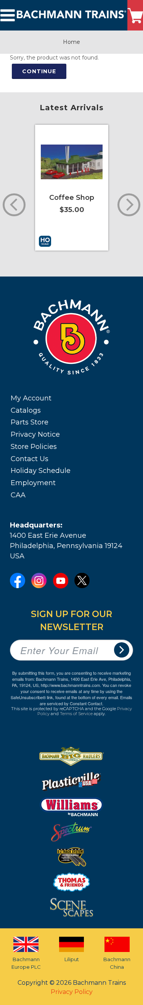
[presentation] (14, 204)
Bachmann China (116, 963)
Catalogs (26, 410)
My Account (31, 398)
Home (71, 42)
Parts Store (29, 422)
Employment (33, 483)
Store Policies (34, 446)
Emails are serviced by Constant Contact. (86, 700)
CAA (18, 495)
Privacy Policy (72, 991)
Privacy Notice (35, 434)
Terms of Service (76, 713)
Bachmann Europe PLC (26, 963)
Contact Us (29, 459)
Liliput (71, 959)
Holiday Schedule (41, 470)
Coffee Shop (71, 197)
